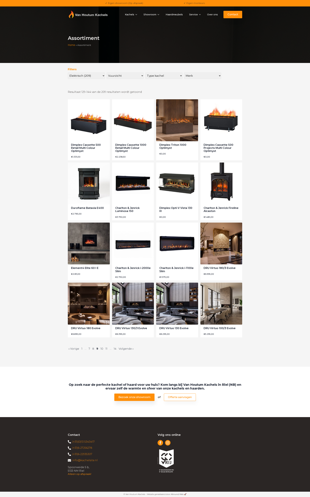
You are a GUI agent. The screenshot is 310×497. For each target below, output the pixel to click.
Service (193, 14)
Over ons (212, 14)
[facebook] (160, 443)
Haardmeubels (174, 14)
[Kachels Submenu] (137, 14)
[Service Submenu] (201, 14)
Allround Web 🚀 (178, 494)
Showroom (150, 14)
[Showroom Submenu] (159, 14)
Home (71, 45)
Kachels (129, 14)
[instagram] (167, 443)
